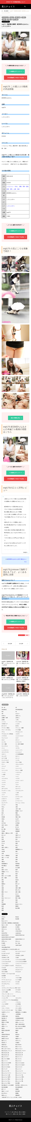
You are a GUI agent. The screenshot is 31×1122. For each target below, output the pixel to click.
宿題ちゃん (4, 1024)
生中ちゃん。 (18, 1040)
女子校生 (18, 823)
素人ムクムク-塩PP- (6, 1077)
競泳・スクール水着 (6, 875)
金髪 (3, 900)
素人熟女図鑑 (5, 1087)
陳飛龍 (17, 1093)
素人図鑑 (18, 1083)
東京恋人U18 (5, 1036)
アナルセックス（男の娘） (8, 733)
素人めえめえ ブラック (7, 1050)
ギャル (17, 746)
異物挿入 (18, 865)
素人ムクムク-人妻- (6, 1075)
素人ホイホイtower (6, 1067)
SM (2, 713)
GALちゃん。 (5, 929)
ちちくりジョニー (19, 967)
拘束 (3, 845)
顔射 (17, 902)
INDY (3, 931)
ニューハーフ (18, 768)
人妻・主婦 (17, 17)
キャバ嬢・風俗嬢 (19, 744)
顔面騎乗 (4, 904)
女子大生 (4, 823)
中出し (11, 17)
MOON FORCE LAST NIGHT (8, 937)
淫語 (17, 857)
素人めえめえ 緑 (5, 1052)
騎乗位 (17, 906)
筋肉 (17, 875)
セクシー (18, 756)
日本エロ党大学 (19, 1028)
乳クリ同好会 (18, 1010)
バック (17, 776)
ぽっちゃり (4, 725)
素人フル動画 (22, 1114)
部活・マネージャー (6, 898)
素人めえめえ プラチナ (21, 1050)
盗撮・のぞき (5, 869)
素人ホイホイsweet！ (20, 1064)
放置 (17, 847)
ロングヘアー (5, 802)
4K (16, 707)
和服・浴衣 (18, 817)
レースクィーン (19, 800)
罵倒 (17, 877)
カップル (4, 742)
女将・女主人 (5, 825)
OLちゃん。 (18, 941)
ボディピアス (5, 788)
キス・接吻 (4, 744)
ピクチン (4, 1006)
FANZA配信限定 (19, 709)
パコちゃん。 (18, 1002)
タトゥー (18, 758)
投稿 (17, 843)
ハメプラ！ (4, 1002)
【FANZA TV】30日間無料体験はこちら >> (15, 2)
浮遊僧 (17, 1036)
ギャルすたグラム (6, 983)
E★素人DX (4, 927)
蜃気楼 (17, 1089)
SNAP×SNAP (19, 945)
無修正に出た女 (5, 1038)
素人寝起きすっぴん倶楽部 (8, 1085)
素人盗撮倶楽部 (19, 1087)
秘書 (3, 873)
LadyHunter (18, 933)
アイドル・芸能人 (6, 727)
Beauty (17, 917)
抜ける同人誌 (15, 1112)
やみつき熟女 (5, 971)
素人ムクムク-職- (19, 1081)
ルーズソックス (19, 796)
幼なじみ (18, 841)
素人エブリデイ (5, 1056)
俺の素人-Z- (4, 1018)
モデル (17, 794)
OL (16, 711)
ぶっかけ (18, 723)
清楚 (3, 859)
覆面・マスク (5, 892)
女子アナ (18, 821)
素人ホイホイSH (5, 1064)
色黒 (17, 886)
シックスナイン (5, 750)
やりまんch (18, 971)
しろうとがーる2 (5, 959)
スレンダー (4, 756)
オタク (3, 740)
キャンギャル (5, 746)
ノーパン (4, 772)
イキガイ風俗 (18, 977)
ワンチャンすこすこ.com (7, 1010)
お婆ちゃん (18, 715)
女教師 (17, 825)
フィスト (4, 784)
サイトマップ (8, 1112)
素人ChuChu (18, 1044)
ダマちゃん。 (18, 992)
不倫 (17, 804)
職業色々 (4, 883)
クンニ (3, 748)
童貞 (17, 873)
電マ (3, 902)
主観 (17, 806)
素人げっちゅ (18, 1046)
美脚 (3, 881)
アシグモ (4, 977)
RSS (15, 1108)
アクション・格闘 (19, 727)
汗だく (17, 853)
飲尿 (3, 906)
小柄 (17, 833)
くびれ (17, 719)
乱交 (3, 808)
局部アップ (18, 835)
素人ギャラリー (19, 1056)
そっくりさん (18, 721)
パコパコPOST (5, 1004)
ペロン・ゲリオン (6, 1008)
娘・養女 (4, 829)
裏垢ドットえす (5, 1091)
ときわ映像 (4, 969)
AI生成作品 (4, 709)
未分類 (3, 851)
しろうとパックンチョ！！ (21, 963)
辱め (3, 896)
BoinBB (17, 919)
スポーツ (4, 754)
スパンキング (18, 752)
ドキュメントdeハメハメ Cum (8, 996)
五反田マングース (6, 1012)
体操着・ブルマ (19, 811)
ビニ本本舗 (18, 1004)
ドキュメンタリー (19, 764)
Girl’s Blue (18, 929)
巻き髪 (3, 841)
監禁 (17, 869)
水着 (3, 853)
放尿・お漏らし (5, 847)
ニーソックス (5, 770)
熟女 (17, 861)
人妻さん (4, 1014)
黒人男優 (18, 908)
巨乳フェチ (18, 837)
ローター (4, 804)
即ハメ (3, 815)
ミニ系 (17, 792)
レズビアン (4, 800)
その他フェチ (5, 723)
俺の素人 (18, 1016)
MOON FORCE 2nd (20, 935)
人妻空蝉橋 (18, 1014)
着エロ (17, 871)
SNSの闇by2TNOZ (6, 947)
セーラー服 (4, 758)
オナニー (18, 740)
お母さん (18, 717)
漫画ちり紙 (15, 1114)
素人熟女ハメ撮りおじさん (21, 1085)
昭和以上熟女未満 (6, 1030)
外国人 (3, 819)
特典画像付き (5, 863)
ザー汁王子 (18, 989)
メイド (3, 794)
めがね (17, 725)
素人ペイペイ (5, 1060)
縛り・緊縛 (4, 877)
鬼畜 (3, 908)
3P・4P (3, 707)
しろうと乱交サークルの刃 (8, 965)
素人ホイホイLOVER (6, 1062)
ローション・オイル (20, 802)
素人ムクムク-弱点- (6, 1079)
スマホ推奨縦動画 (19, 754)
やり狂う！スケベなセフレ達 (8, 973)
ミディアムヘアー (19, 790)
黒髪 (3, 910)
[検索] (24, 6)
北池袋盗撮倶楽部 (19, 1018)
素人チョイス (15, 1106)
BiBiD (3, 919)
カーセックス (18, 742)
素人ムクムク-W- (5, 1071)
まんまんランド (19, 969)
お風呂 (3, 719)
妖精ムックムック (19, 1022)
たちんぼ (4, 967)
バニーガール (5, 778)
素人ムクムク (18, 1069)
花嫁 (3, 888)
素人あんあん (5, 1046)
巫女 (17, 839)
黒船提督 (18, 1095)
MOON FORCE (5, 935)
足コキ (17, 894)
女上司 (17, 819)
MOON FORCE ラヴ (20, 939)
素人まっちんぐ (19, 1048)
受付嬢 (3, 817)
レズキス (18, 798)
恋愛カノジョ (5, 1026)
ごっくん (4, 721)
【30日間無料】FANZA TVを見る (15, 77)
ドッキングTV (5, 998)
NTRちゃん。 (5, 941)
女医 (3, 821)
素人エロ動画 (22, 1112)
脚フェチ (18, 883)
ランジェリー (5, 796)
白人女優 (18, 867)
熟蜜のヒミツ (18, 1038)
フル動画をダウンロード (15, 71)
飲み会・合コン (19, 904)
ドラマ (17, 766)
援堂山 (3, 1028)
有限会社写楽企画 (6, 1034)
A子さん (3, 917)
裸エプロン (18, 890)
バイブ (3, 776)
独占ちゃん (4, 1040)
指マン (17, 845)
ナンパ (3, 768)
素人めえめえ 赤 (19, 1052)
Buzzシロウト (5, 921)
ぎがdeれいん (5, 955)
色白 (3, 886)
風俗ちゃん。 (5, 1095)
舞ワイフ (4, 1089)
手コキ (3, 843)
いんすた (4, 951)
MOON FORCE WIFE (6, 939)
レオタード (4, 798)
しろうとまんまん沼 (6, 961)
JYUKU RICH (19, 931)
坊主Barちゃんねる (20, 1020)
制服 (17, 813)
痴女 (3, 867)
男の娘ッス (4, 1042)
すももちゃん (18, 965)
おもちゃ (18, 713)
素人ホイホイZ (19, 1067)
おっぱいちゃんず (6, 953)
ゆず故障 (4, 975)
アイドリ (18, 975)
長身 (17, 900)
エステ (17, 738)
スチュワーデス (5, 752)
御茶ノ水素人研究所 (20, 1024)
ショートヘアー (19, 750)
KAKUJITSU (4, 933)
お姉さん (4, 715)
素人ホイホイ (18, 1060)
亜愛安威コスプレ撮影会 (21, 1012)
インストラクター (19, 736)
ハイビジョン (5, 17)
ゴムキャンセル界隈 (6, 989)
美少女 (17, 879)
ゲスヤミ (18, 983)
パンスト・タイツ (19, 780)
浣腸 (17, 855)
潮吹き (3, 861)
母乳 (17, 851)
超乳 (3, 894)
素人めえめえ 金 (5, 1054)
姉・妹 (17, 827)
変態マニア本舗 (5, 1022)
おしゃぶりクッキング (20, 951)
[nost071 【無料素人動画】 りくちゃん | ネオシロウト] (9, 644)
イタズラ (18, 733)
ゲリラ (3, 985)
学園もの (18, 829)
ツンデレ (18, 760)
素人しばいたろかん (6, 1048)
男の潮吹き (4, 865)
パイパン (4, 780)
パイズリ (18, 778)
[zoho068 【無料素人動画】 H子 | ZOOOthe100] (22, 644)
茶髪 (3, 890)
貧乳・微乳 (18, 892)
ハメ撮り (4, 774)
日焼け (3, 849)
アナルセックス (19, 731)
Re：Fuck (18, 943)
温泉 (17, 859)
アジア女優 (18, 729)
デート (3, 764)
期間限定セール (19, 849)
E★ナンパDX (5, 925)
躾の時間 (18, 1091)
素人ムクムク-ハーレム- (21, 1073)
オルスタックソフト (6, 981)
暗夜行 (17, 1030)
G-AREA (17, 927)
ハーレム (18, 774)
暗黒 (17, 1032)
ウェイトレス (5, 738)
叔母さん (18, 815)
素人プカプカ (18, 1058)
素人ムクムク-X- (19, 1071)
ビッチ (17, 782)
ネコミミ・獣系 (19, 770)
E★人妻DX (18, 925)
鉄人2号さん (4, 1093)
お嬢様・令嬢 (5, 717)
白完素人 (18, 1042)
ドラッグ (4, 766)
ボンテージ (18, 788)
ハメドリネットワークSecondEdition (10, 1000)
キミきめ (18, 981)
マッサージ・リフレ (6, 790)
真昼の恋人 (4, 1044)
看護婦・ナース (5, 871)
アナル (3, 731)
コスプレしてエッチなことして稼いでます (11, 987)
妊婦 (3, 827)
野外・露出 (15, 19)
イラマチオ (4, 736)
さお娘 (17, 957)
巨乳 (24, 17)
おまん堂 (18, 953)
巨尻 (4, 19)
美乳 (3, 879)
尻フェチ (4, 835)
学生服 (3, 831)
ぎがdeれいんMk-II (20, 955)
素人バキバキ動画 (6, 1058)
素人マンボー (5, 1069)
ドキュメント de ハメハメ (7, 994)
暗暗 (3, 1032)
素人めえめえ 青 (19, 1054)
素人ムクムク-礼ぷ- (6, 1081)
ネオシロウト (18, 998)
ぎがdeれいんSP (5, 957)
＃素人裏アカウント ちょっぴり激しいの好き (12, 1097)
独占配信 (18, 863)
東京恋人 (18, 1034)
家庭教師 (18, 831)
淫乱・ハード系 (5, 857)
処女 (3, 813)
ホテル (3, 786)
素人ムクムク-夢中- (20, 1077)
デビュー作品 (18, 762)
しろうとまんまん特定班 (21, 961)
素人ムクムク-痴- (19, 1079)
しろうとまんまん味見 (20, 959)
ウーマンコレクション (7, 979)
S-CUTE (3, 945)
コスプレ (18, 748)
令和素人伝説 (5, 1016)
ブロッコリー (18, 1006)
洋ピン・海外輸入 (6, 855)
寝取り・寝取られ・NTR (7, 833)
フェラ (17, 784)
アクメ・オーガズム (6, 729)
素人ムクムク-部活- (6, 1083)
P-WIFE (3, 943)
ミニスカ (4, 792)
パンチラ (4, 782)
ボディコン (18, 786)
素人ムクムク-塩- (19, 1075)
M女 (2, 711)
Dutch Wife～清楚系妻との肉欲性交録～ (10, 923)
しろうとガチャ (5, 21)
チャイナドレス (5, 760)
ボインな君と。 (19, 1008)
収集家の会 (4, 1020)
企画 (3, 811)
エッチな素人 (18, 979)
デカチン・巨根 (5, 762)
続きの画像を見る (15, 418)
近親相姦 (18, 896)
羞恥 (9, 19)
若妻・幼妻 (18, 888)
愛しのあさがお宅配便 (20, 1026)
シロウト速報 (5, 992)
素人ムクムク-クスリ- (6, 1073)
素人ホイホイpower (20, 1062)
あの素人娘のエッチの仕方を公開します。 (11, 949)
